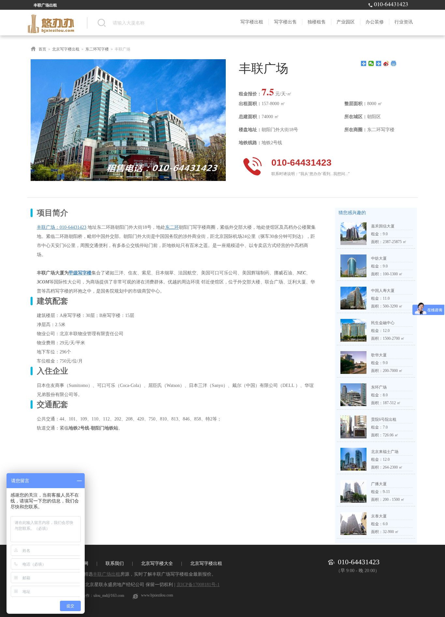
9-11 (386, 491)
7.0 (385, 427)
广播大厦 (379, 484)
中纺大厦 (379, 258)
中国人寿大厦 (383, 290)
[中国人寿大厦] (353, 308)
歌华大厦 (379, 355)
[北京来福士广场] (353, 469)
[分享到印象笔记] (378, 63)
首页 (42, 49)
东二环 (172, 227)
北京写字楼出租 (65, 49)
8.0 (385, 395)
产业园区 (346, 22)
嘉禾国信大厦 (383, 226)
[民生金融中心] (353, 340)
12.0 (386, 330)
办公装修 (375, 22)
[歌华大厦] (353, 372)
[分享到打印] (393, 63)
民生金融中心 (383, 323)
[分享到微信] (371, 63)
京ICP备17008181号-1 (198, 584)
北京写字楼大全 (157, 563)
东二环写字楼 (97, 49)
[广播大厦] (353, 501)
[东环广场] (353, 405)
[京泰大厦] (353, 533)
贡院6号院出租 (383, 419)
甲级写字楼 (80, 272)
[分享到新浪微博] (386, 63)
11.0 (386, 298)
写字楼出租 (251, 22)
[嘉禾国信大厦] (353, 243)
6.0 (385, 524)
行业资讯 (404, 22)
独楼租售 (317, 22)
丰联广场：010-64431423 (61, 227)
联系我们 (115, 563)
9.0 (385, 234)
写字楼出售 (285, 22)
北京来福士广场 (384, 451)
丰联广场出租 (106, 574)
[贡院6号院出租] (353, 437)
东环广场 (379, 387)
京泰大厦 (379, 516)
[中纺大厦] (353, 276)
